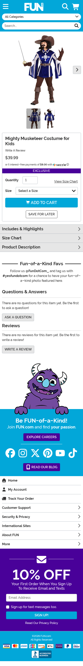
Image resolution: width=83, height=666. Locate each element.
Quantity (12, 180)
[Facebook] (10, 453)
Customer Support (16, 508)
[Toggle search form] (65, 7)
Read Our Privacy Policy (41, 623)
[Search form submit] (76, 25)
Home (13, 480)
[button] (76, 7)
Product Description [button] (21, 247)
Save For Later (41, 214)
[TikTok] (73, 453)
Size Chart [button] (12, 238)
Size (8, 191)
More (6, 544)
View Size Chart (66, 181)
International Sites (16, 526)
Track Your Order (21, 499)
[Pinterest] (48, 453)
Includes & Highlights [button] (22, 229)
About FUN (10, 535)
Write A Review (15, 150)
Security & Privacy (16, 517)
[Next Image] (77, 70)
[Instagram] (23, 453)
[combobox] (37, 25)
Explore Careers (42, 437)
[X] (35, 453)
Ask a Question (18, 317)
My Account (17, 489)
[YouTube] (60, 453)
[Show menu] (5, 7)
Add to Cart (43, 202)
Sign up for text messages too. (34, 607)
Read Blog (44, 467)
